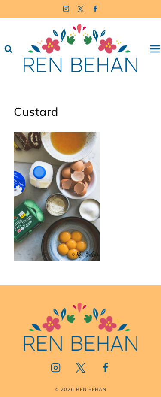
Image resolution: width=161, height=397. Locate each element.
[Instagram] (66, 8)
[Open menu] (155, 49)
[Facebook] (95, 8)
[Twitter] (80, 8)
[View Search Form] (8, 49)
